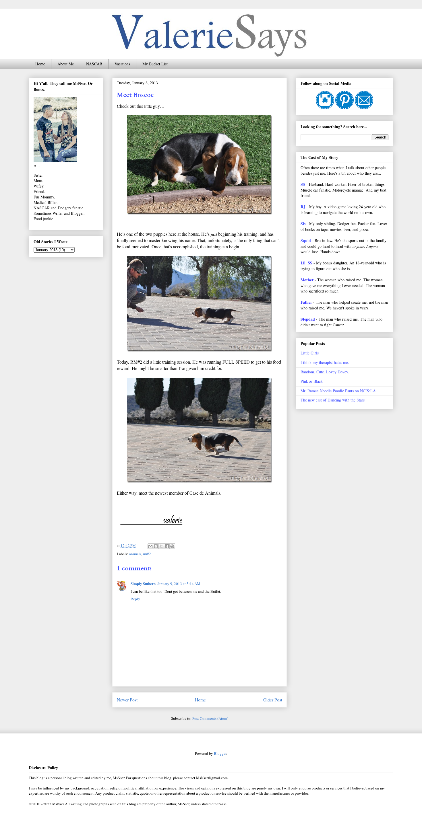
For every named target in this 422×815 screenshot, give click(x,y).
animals (135, 553)
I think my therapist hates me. (325, 362)
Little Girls (310, 353)
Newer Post (127, 700)
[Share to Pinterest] (172, 546)
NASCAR (94, 64)
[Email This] (150, 546)
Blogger (220, 753)
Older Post (272, 700)
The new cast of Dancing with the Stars (333, 400)
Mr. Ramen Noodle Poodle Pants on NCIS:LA (338, 390)
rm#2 (147, 553)
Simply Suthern (143, 583)
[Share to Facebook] (167, 546)
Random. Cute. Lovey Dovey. (325, 372)
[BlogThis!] (156, 546)
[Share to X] (161, 546)
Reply (135, 598)
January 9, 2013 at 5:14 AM (178, 583)
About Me (65, 64)
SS (303, 184)
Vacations (122, 64)
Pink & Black (312, 381)
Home (40, 64)
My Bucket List (155, 64)
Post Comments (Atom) (210, 718)
